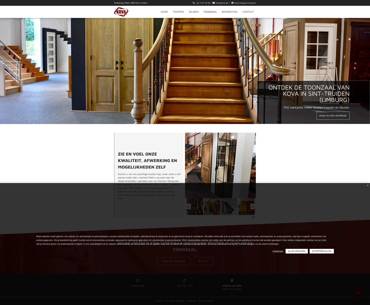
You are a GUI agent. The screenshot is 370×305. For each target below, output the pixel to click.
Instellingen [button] (278, 251)
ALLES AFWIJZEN (296, 251)
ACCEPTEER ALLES (321, 251)
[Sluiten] (367, 186)
